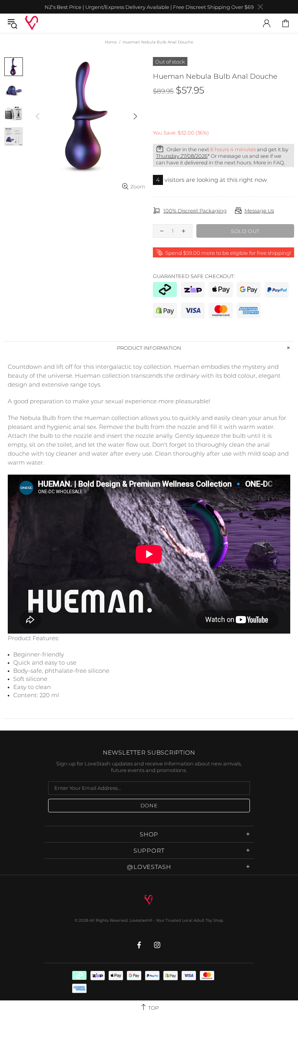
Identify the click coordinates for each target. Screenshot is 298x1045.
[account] (266, 23)
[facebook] (139, 945)
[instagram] (157, 945)
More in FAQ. (269, 162)
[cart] (285, 23)
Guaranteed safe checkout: (194, 276)
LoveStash (31, 23)
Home (111, 42)
